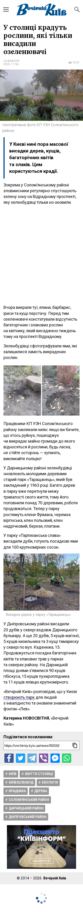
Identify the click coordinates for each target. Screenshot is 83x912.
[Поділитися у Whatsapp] (66, 758)
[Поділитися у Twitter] (20, 758)
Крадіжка (17, 791)
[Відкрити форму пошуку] (77, 9)
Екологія (50, 782)
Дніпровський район (27, 817)
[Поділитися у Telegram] (32, 758)
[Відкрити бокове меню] (6, 9)
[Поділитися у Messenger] (55, 758)
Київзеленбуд (21, 782)
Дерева (40, 791)
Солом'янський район (29, 800)
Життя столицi (39, 774)
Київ (12, 774)
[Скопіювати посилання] (75, 745)
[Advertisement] (41, 254)
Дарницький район (26, 808)
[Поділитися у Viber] (43, 758)
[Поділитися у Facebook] (9, 758)
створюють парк (19, 697)
